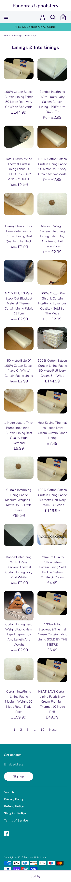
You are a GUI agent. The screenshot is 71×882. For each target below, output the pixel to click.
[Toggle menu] (6, 17)
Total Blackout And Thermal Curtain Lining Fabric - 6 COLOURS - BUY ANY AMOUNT (18, 169)
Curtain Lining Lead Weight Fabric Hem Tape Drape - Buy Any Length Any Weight (18, 634)
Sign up (18, 776)
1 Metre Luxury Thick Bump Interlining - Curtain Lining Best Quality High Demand (18, 433)
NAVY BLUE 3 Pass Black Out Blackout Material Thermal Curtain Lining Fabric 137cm (19, 303)
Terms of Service (16, 820)
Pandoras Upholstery (35, 6)
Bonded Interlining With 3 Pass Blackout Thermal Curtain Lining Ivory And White (18, 567)
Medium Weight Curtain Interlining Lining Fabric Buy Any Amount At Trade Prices (52, 236)
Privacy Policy (13, 799)
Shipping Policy (15, 813)
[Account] (43, 16)
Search (9, 792)
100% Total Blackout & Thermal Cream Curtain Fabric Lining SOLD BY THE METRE (52, 634)
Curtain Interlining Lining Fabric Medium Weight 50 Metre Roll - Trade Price (18, 701)
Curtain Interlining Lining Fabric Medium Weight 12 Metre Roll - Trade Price (18, 500)
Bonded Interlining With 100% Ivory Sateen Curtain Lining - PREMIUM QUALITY (52, 102)
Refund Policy (14, 806)
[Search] (53, 16)
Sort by (35, 876)
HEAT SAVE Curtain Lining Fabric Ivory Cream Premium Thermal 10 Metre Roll (52, 701)
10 (42, 730)
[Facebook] (6, 834)
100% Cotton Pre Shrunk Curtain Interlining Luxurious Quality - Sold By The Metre (52, 303)
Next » (53, 730)
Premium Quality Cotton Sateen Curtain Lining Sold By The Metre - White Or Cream (52, 567)
